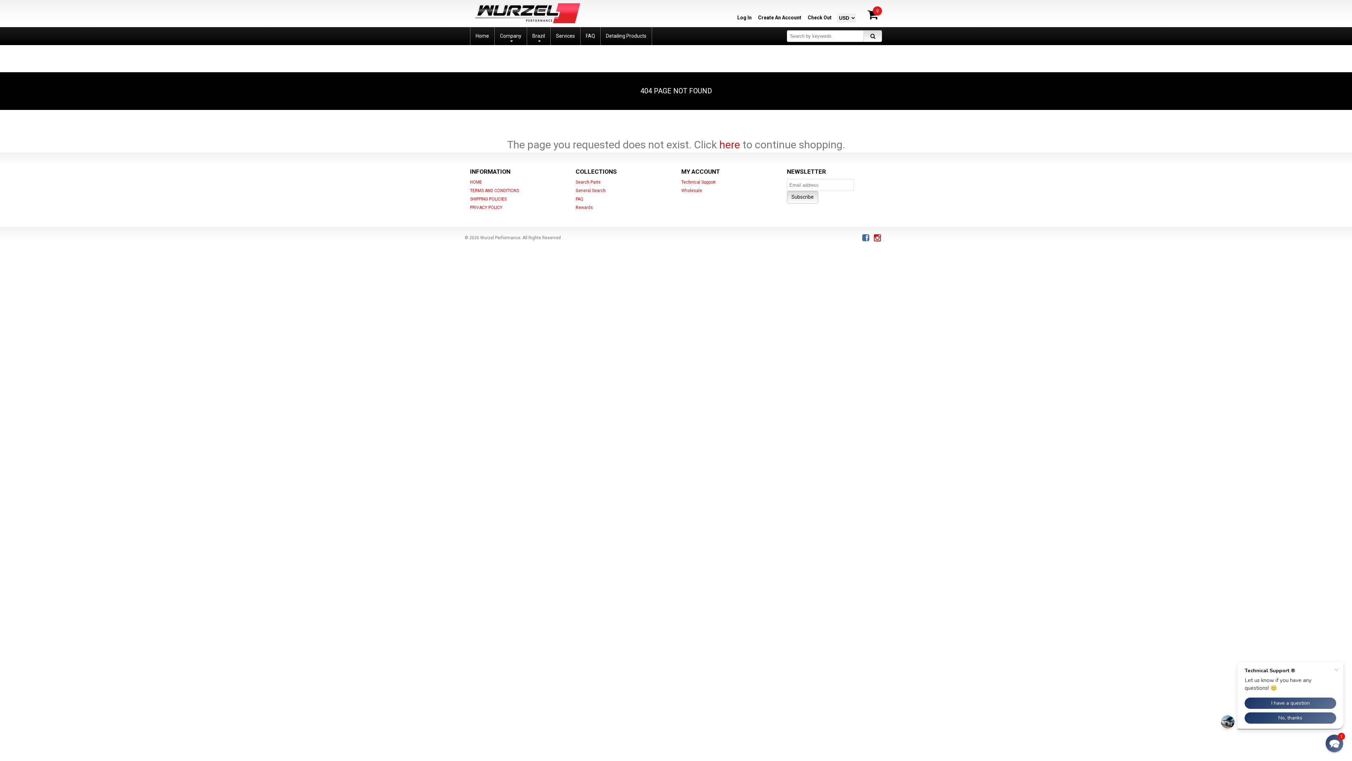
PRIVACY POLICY (486, 207)
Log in (744, 17)
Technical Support (698, 182)
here (729, 144)
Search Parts (588, 182)
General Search (591, 190)
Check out (820, 17)
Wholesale (691, 190)
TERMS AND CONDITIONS (494, 190)
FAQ (579, 199)
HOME (476, 182)
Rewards (584, 207)
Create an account (779, 17)
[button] (1334, 743)
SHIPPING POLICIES (488, 199)
